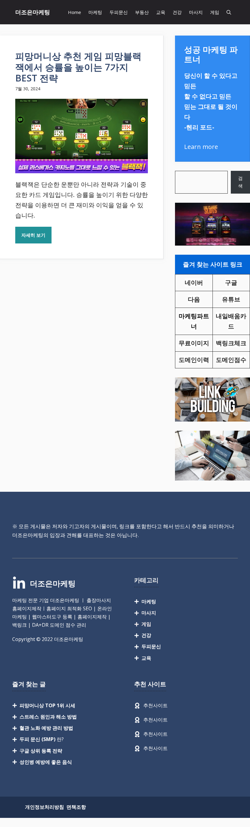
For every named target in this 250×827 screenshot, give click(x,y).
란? (42, 739)
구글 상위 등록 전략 (41, 750)
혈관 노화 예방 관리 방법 (46, 728)
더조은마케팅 (32, 12)
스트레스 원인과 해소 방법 (48, 716)
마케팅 (95, 12)
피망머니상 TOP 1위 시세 (47, 705)
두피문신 (118, 12)
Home (74, 12)
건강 (177, 12)
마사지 (196, 12)
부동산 (142, 12)
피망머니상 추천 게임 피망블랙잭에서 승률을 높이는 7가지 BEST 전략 (78, 67)
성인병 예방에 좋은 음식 (46, 762)
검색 (240, 182)
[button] (229, 12)
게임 (214, 12)
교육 (160, 12)
